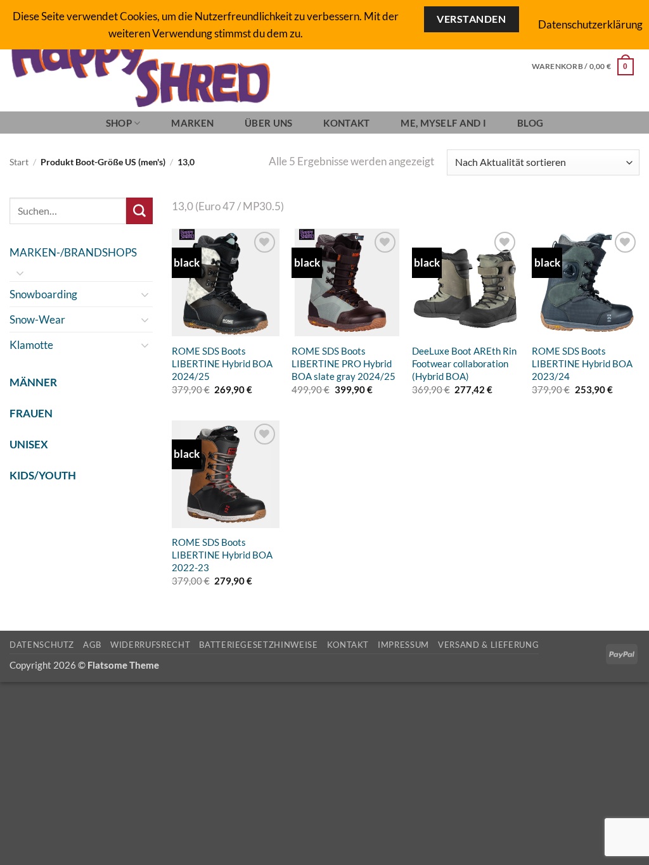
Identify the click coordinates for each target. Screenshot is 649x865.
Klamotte (31, 344)
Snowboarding (43, 294)
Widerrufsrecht (150, 645)
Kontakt (346, 123)
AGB (92, 645)
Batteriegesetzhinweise (258, 645)
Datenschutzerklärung (590, 24)
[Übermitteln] (139, 211)
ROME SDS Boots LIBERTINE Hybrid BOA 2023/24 (582, 363)
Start (19, 162)
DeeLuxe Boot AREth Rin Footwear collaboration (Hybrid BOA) (464, 363)
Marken (192, 123)
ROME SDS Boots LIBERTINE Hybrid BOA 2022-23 (222, 554)
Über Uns (268, 123)
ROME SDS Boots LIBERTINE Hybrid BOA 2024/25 (222, 363)
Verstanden (471, 19)
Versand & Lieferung (488, 645)
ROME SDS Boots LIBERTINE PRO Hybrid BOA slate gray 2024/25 (343, 363)
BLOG (530, 123)
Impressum (403, 645)
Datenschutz (42, 645)
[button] (582, 66)
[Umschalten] (20, 273)
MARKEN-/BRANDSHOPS (73, 252)
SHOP (119, 123)
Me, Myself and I (443, 123)
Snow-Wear (37, 319)
